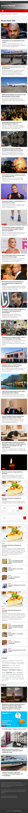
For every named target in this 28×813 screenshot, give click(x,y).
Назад (4, 508)
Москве (11, 667)
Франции (3, 674)
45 (24, 508)
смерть (17, 678)
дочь (10, 677)
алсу (11, 674)
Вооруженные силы (19, 660)
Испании (10, 665)
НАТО (19, 667)
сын (7, 680)
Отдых (5, 670)
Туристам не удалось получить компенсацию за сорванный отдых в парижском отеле (12, 750)
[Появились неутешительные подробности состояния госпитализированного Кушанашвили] (14, 300)
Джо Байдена (7, 663)
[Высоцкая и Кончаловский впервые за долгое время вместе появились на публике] (14, 272)
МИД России (18, 665)
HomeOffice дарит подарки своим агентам (14, 729)
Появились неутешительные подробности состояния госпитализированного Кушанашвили (14, 311)
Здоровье (5, 665)
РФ (21, 670)
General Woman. (8, 5)
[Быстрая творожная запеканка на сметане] (14, 488)
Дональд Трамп (13, 663)
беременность (5, 676)
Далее (17, 511)
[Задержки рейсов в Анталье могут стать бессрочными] (14, 57)
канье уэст (19, 677)
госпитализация (18, 676)
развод (7, 679)
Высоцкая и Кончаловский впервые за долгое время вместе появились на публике (13, 283)
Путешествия (14, 670)
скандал (13, 678)
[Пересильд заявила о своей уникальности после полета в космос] (14, 192)
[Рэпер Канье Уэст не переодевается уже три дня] (14, 31)
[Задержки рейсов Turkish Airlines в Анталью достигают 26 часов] (14, 355)
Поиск (24, 517)
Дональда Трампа (20, 663)
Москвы (15, 667)
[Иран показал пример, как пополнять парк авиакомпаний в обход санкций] (14, 85)
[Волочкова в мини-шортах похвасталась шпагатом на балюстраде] (14, 246)
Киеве (14, 665)
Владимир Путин (12, 660)
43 (16, 508)
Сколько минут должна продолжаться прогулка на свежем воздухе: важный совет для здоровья (13, 229)
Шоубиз (4, 37)
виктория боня (11, 676)
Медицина (5, 667)
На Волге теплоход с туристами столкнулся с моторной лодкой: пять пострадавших (12, 774)
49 (12, 511)
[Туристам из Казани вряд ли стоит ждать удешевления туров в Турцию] (14, 382)
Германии (13, 662)
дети (7, 677)
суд (5, 680)
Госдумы (17, 662)
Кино (3, 145)
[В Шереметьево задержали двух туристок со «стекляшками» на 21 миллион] (14, 328)
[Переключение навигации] (2, 10)
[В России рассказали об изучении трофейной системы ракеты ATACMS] (14, 139)
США (3, 672)
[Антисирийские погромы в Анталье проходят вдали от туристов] (14, 113)
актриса (7, 674)
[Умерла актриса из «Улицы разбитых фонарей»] (14, 462)
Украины (19, 672)
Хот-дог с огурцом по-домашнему (14, 577)
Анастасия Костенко (5, 660)
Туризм (4, 63)
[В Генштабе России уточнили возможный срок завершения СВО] (14, 165)
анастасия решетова (18, 674)
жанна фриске (14, 677)
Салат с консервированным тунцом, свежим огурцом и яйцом (15, 562)
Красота (4, 224)
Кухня (3, 495)
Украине (14, 672)
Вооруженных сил (6, 662)
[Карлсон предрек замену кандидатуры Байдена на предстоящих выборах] (14, 407)
